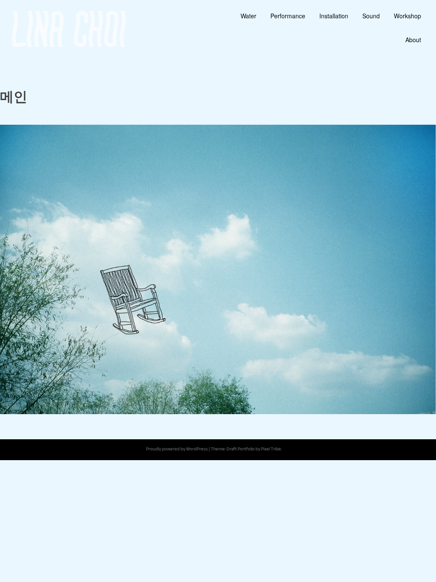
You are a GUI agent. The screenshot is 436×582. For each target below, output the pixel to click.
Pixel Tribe (271, 450)
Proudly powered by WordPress (177, 450)
